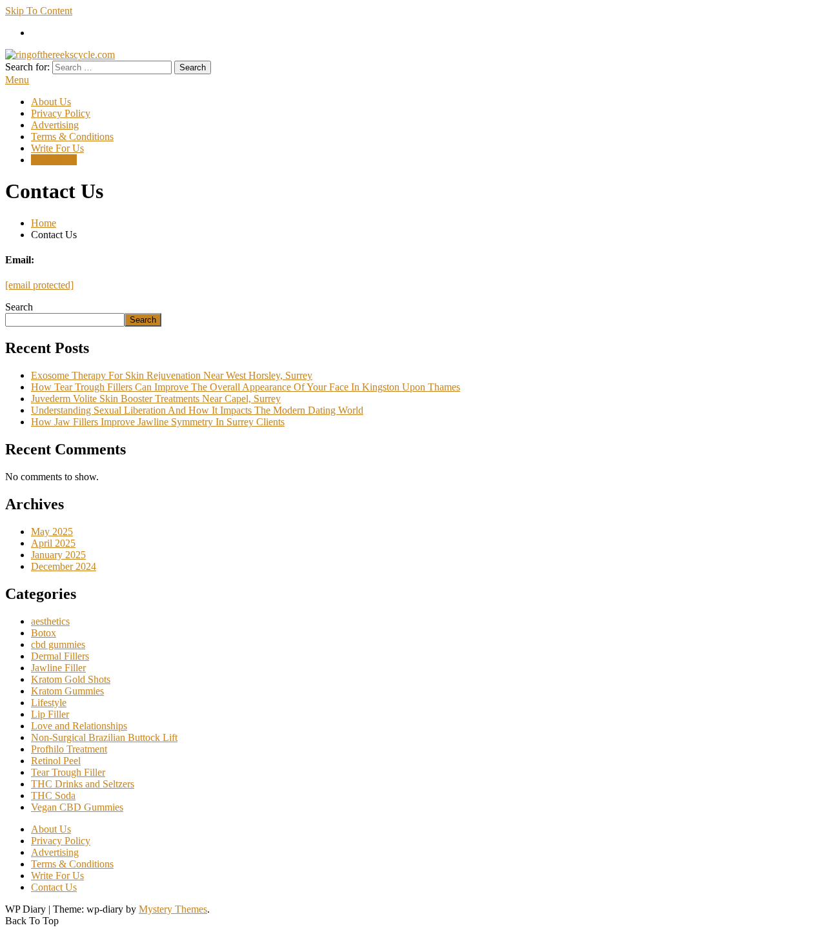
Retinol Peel (56, 760)
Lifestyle (48, 702)
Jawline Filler (58, 667)
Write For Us (57, 148)
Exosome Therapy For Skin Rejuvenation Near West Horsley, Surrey (171, 375)
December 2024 (63, 566)
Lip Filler (50, 714)
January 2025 (58, 554)
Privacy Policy (60, 113)
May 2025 (52, 531)
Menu (17, 79)
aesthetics (50, 621)
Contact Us (54, 159)
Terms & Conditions (72, 136)
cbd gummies (58, 644)
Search (19, 306)
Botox (43, 632)
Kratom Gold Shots (70, 679)
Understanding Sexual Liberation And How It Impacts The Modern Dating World (197, 410)
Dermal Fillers (60, 656)
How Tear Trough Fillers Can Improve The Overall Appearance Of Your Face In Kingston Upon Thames (245, 386)
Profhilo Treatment (69, 749)
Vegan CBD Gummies (77, 807)
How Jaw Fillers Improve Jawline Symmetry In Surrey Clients (158, 421)
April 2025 (53, 543)
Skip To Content (38, 10)
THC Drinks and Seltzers (82, 783)
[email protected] (39, 284)
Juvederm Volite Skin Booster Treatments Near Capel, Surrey (156, 398)
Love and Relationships (79, 725)
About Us (51, 101)
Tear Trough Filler (68, 772)
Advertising (55, 124)
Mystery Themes (173, 909)
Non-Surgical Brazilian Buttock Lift (104, 737)
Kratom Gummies (67, 690)
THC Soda (53, 795)
